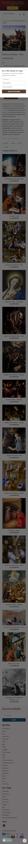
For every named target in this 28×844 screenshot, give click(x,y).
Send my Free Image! (14, 91)
